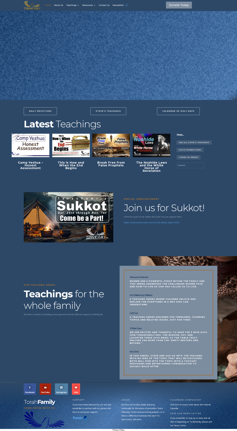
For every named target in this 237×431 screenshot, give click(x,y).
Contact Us (104, 5)
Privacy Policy (119, 430)
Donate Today (179, 5)
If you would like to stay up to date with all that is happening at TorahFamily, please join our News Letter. (191, 422)
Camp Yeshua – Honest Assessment (30, 165)
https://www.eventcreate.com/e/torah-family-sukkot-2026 (151, 222)
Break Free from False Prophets (111, 164)
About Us (58, 5)
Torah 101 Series (188, 157)
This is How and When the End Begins (71, 165)
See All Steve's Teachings (194, 142)
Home (48, 5)
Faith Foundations (190, 150)
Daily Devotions (40, 111)
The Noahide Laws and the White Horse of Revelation (151, 167)
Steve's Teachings (108, 111)
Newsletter (118, 5)
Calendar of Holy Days (178, 111)
